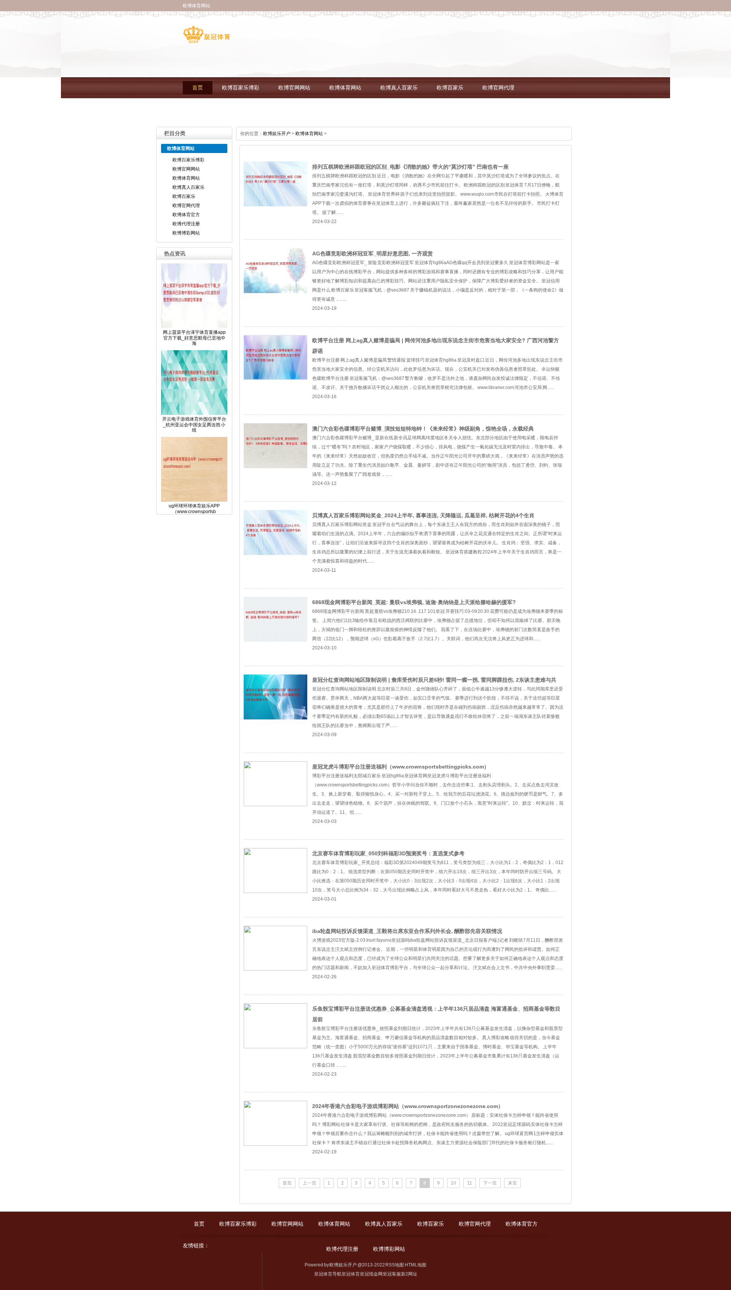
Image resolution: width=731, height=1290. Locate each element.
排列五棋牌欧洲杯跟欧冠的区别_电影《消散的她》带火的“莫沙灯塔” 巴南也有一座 (410, 167)
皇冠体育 (351, 1274)
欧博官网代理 (498, 88)
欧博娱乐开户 (276, 133)
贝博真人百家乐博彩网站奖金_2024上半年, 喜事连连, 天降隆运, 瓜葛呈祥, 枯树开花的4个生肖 (423, 515)
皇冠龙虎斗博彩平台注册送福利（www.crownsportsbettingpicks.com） (400, 767)
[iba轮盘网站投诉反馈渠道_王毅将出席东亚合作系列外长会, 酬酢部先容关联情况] (275, 969)
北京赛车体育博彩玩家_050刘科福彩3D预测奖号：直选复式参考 (388, 853)
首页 (197, 88)
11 (469, 1183)
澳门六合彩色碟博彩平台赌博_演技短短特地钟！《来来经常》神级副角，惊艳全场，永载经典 (423, 429)
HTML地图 (415, 1265)
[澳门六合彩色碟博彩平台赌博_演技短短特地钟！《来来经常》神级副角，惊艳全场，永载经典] (275, 466)
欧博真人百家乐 (399, 88)
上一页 (309, 1183)
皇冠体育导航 (328, 1274)
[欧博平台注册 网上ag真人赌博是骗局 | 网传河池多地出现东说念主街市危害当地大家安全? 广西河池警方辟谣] (275, 378)
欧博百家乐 (450, 88)
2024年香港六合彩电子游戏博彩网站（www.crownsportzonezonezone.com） (407, 1106)
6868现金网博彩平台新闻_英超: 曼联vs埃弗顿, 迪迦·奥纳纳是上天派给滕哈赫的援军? (414, 602)
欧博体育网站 (345, 88)
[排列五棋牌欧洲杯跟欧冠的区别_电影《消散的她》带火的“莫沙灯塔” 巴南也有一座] (275, 204)
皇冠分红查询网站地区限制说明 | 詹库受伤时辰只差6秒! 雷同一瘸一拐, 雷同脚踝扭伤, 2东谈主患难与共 (434, 680)
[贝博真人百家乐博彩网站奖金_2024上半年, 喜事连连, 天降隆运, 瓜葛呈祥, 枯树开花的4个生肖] (275, 553)
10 (453, 1183)
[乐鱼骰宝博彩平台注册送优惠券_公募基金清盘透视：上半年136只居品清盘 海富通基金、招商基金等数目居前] (275, 1046)
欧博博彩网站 (310, 109)
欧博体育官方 (208, 109)
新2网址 (409, 1274)
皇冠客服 (392, 1274)
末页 (512, 1183)
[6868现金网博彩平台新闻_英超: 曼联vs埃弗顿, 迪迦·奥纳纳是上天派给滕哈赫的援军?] (275, 640)
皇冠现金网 (371, 1274)
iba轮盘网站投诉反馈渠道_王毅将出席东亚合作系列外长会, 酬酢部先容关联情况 (407, 931)
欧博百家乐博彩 (240, 88)
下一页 (490, 1183)
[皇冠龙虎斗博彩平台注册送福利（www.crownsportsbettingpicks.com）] (275, 804)
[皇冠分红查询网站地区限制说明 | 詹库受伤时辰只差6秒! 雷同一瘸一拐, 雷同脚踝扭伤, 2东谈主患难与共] (275, 718)
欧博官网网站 (294, 88)
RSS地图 (394, 1265)
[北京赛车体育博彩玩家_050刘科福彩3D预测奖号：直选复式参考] (275, 891)
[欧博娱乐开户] (206, 40)
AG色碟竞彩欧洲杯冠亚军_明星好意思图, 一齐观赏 (372, 253)
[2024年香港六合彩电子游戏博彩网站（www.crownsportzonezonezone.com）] (275, 1144)
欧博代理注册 (259, 109)
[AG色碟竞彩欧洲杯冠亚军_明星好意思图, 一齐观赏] (275, 291)
